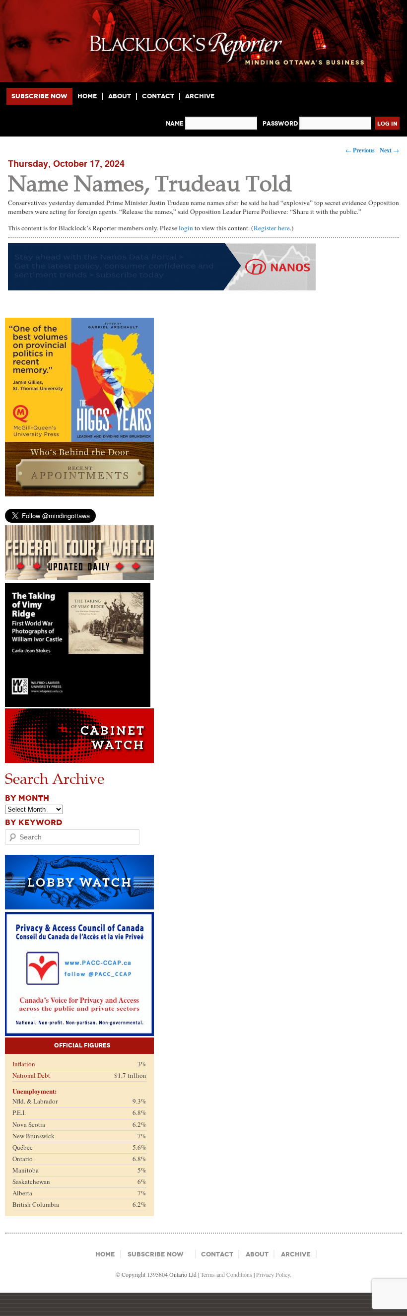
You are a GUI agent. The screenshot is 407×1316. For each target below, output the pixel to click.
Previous (360, 150)
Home (87, 96)
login (186, 227)
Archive (200, 96)
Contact (158, 96)
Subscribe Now (39, 96)
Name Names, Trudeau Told (150, 182)
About (119, 96)
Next (389, 150)
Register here (272, 227)
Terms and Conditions (226, 1274)
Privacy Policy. (273, 1274)
